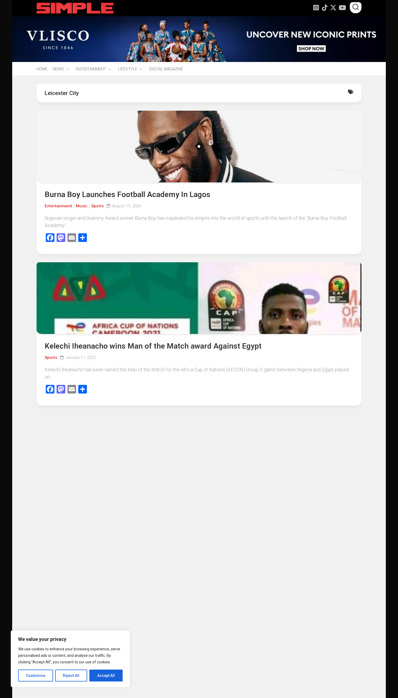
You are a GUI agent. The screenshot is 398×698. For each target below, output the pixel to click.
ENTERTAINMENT (91, 69)
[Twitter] (333, 7)
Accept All (106, 675)
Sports (97, 206)
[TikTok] (324, 7)
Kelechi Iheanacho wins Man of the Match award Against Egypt (153, 346)
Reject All (71, 675)
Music (81, 206)
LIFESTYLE (127, 69)
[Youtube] (342, 7)
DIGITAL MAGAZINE (166, 69)
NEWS (58, 69)
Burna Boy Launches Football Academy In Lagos (127, 194)
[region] (70, 658)
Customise (35, 675)
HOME (42, 69)
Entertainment (58, 206)
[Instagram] (316, 7)
